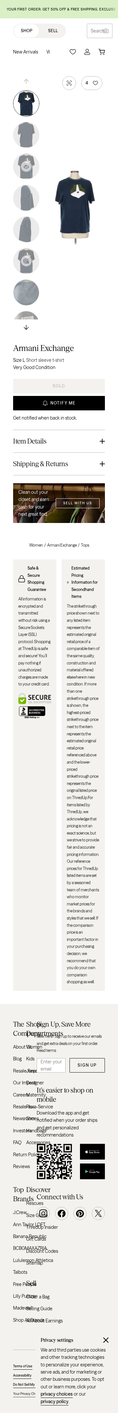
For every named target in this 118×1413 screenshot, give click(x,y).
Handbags (36, 1131)
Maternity (36, 1095)
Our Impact (24, 1083)
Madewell (22, 1308)
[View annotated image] (26, 261)
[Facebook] (61, 1213)
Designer (35, 1083)
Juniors (33, 1071)
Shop (26, 30)
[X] (98, 1213)
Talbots (20, 1272)
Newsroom (24, 1118)
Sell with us (77, 503)
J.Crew (20, 1212)
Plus (30, 1107)
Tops (85, 545)
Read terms (46, 1050)
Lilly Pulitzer (25, 1296)
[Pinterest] (80, 1213)
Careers (21, 1095)
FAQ (17, 1142)
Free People (25, 1284)
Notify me (63, 403)
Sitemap (34, 1263)
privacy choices (57, 1394)
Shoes (32, 1118)
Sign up (87, 1065)
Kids (30, 1059)
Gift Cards (36, 1239)
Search (98, 31)
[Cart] (101, 52)
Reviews (21, 1166)
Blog (17, 1059)
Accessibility (22, 1375)
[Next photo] (26, 327)
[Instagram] (43, 1213)
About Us (22, 1047)
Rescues (34, 1203)
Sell (53, 30)
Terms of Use (22, 1366)
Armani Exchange (43, 348)
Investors (22, 1131)
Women (36, 545)
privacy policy (55, 1401)
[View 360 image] (26, 166)
